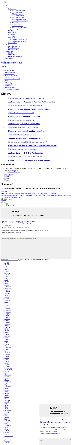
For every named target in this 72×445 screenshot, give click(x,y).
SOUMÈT (4, 192)
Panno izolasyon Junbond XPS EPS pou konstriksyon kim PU (32, 146)
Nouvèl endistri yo (13, 48)
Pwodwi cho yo (45, 194)
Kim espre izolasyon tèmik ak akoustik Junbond (26, 131)
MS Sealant (11, 34)
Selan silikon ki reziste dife (20, 21)
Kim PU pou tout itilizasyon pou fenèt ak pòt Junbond (29, 160)
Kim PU (10, 31)
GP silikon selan (17, 14)
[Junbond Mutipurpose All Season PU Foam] (21, 120)
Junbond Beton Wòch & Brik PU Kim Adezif (25, 153)
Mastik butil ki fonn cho (19, 41)
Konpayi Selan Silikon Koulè (32, 195)
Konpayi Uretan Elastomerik (11, 197)
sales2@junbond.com (14, 172)
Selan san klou (12, 43)
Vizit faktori (11, 54)
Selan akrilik (12, 32)
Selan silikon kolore (18, 17)
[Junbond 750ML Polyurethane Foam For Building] (25, 105)
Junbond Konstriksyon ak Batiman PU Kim (25, 138)
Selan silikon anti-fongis (19, 19)
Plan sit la (54, 194)
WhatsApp (11, 205)
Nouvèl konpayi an (14, 46)
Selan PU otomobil (17, 26)
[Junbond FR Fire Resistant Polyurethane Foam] (21, 113)
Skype (2, 202)
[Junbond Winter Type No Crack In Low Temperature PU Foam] (27, 98)
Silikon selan (12, 9)
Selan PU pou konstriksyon (20, 27)
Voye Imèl (4, 200)
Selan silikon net (17, 12)
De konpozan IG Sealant (19, 39)
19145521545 (13, 170)
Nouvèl (6, 44)
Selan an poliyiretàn (14, 24)
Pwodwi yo (7, 7)
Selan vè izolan (12, 38)
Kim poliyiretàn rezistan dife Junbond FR (24, 116)
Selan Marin (15, 29)
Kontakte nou (8, 58)
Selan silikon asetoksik (18, 10)
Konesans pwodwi (13, 49)
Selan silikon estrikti (18, 15)
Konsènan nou (8, 51)
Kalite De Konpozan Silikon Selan (52, 195)
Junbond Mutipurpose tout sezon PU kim (24, 124)
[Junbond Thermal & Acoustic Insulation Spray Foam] (23, 127)
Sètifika (10, 53)
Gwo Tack (11, 36)
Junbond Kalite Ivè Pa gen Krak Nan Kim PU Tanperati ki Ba (32, 102)
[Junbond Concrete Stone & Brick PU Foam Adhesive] (22, 149)
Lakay (6, 5)
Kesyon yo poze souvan (15, 56)
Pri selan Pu (19, 195)
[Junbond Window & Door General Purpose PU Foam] (25, 156)
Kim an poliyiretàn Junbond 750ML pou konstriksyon (29, 109)
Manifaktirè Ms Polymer (8, 195)
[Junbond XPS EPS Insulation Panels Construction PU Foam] (27, 142)
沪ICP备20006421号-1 (33, 194)
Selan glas (15, 22)
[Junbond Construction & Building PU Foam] (22, 135)
